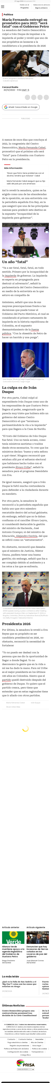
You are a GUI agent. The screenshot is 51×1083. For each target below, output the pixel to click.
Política (8, 14)
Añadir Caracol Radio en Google (22, 107)
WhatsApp (46, 97)
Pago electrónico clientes (18, 1042)
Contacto (11, 1039)
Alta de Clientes (37, 1042)
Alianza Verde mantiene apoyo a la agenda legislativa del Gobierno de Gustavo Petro (13, 951)
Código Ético (25, 1055)
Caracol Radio (13, 7)
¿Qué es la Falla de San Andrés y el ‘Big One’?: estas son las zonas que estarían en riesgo (19, 984)
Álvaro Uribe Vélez (13, 707)
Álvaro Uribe (23, 467)
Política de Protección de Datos (16, 1049)
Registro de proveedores (19, 1046)
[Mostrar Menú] (2, 6)
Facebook (27, 97)
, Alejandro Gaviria (26, 536)
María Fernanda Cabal (31, 147)
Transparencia (37, 1052)
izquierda (10, 275)
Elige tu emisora (41, 8)
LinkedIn (40, 97)
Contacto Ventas (25, 1039)
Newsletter (39, 1039)
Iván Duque (35, 703)
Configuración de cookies (17, 1052)
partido (6, 679)
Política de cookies (39, 1049)
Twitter (33, 97)
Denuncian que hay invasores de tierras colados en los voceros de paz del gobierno (37, 951)
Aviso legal (36, 1046)
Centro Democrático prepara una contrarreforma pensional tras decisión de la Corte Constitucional (19, 1013)
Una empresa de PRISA (25, 1063)
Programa (25, 8)
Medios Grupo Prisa (25, 1069)
